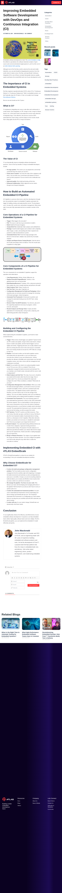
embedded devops (50, 98)
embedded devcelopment (51, 87)
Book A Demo (51, 801)
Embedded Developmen (51, 91)
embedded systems (50, 102)
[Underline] (17, 578)
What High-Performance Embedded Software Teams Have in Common (30, 634)
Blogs (19, 803)
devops (47, 76)
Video (46, 41)
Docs (19, 801)
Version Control (47, 37)
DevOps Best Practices (48, 22)
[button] (2, 2)
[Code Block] (28, 578)
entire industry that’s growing (12, 66)
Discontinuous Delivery (9, 97)
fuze (46, 106)
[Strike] (19, 578)
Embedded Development (49, 26)
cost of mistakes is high (34, 60)
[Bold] (12, 578)
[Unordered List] (23, 578)
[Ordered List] (21, 578)
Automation (48, 15)
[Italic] (14, 578)
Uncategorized (49, 33)
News (46, 30)
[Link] (30, 578)
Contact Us (50, 803)
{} (32, 577)
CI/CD (46, 18)
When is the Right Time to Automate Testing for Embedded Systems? (10, 634)
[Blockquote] (26, 578)
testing (52, 106)
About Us (35, 801)
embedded (48, 83)
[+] (35, 577)
